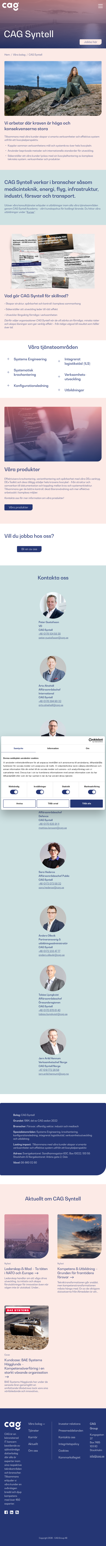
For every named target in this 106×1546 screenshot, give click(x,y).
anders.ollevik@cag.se (52, 955)
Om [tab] (87, 748)
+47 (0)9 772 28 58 (49, 1069)
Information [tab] (53, 748)
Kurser (30, 212)
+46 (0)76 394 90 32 (50, 701)
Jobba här (90, 42)
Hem (7, 54)
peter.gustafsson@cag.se (53, 637)
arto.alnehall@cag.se (51, 705)
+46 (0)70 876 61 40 (49, 1010)
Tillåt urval (53, 803)
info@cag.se (97, 1456)
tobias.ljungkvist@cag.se (53, 1014)
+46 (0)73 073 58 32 (50, 883)
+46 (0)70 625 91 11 (49, 823)
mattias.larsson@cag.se (53, 827)
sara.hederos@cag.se (51, 887)
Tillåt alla (86, 803)
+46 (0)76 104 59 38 (50, 633)
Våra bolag (19, 54)
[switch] (40, 792)
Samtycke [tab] (18, 748)
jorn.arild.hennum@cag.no (54, 1073)
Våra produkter (18, 507)
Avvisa (19, 803)
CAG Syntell (35, 54)
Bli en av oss (29, 549)
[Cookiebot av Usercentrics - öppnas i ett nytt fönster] (91, 740)
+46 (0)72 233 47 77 (49, 951)
